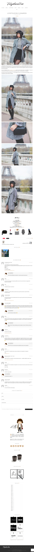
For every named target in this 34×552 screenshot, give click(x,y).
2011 (11, 505)
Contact (26, 7)
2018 (11, 495)
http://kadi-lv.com (7, 353)
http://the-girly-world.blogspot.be (9, 300)
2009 (11, 507)
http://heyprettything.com (8, 333)
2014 (11, 501)
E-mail (3, 396)
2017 (11, 497)
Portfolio (26, 547)
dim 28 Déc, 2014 (7, 380)
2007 (11, 510)
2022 (11, 490)
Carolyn (6, 329)
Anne (5, 278)
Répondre (31, 262)
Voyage (19, 7)
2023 (11, 489)
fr (16, 9)
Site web (3, 399)
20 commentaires (29, 238)
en (17, 9)
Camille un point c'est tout (9, 356)
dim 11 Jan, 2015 (7, 386)
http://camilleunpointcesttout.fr (9, 359)
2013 (11, 502)
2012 (11, 503)
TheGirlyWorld (7, 295)
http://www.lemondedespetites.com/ (9, 270)
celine (6, 362)
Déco (23, 7)
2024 (11, 487)
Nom (2, 393)
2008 (11, 509)
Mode (7, 7)
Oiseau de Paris (7, 379)
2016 (11, 498)
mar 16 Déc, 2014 (7, 330)
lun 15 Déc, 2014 (7, 263)
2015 (11, 499)
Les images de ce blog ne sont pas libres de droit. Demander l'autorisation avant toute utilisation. (17, 550)
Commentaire (4, 402)
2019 (11, 494)
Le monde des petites (8, 262)
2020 (11, 493)
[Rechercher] (23, 415)
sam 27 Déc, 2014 (10, 311)
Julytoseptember (8, 303)
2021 (11, 491)
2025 (11, 486)
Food (15, 7)
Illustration (11, 7)
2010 (11, 506)
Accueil (3, 7)
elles (20, 65)
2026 (11, 485)
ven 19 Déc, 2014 (7, 363)
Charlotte (6, 289)
